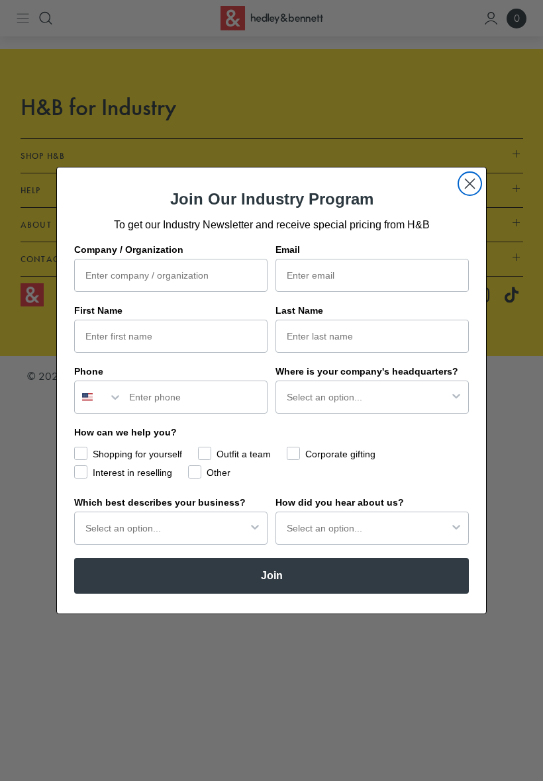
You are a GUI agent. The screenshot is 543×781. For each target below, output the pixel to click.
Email (287, 249)
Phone (88, 371)
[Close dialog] (469, 183)
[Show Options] (456, 397)
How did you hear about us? (339, 502)
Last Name (299, 310)
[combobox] (99, 397)
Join (272, 575)
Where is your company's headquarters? (366, 371)
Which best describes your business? (160, 502)
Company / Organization (128, 249)
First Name (98, 310)
